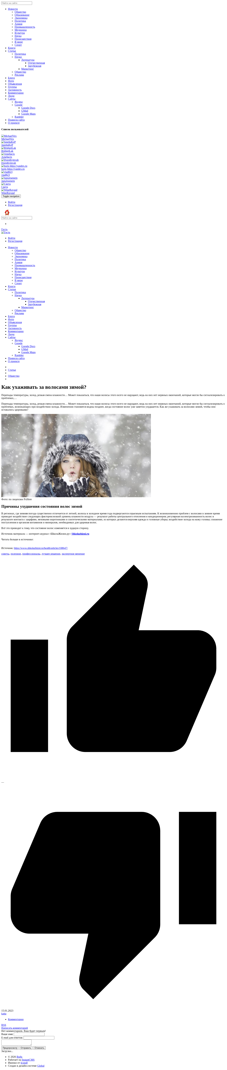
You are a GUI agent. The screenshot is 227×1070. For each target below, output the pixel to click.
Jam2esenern (8, 180)
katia (3, 1013)
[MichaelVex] (9, 136)
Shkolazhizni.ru (80, 533)
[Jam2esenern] (9, 178)
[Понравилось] (113, 779)
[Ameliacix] (8, 154)
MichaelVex (7, 139)
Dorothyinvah (8, 163)
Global (40, 1065)
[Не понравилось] (113, 1007)
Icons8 (24, 1062)
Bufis (19, 1056)
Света (4, 186)
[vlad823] (6, 172)
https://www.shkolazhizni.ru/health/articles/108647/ (41, 548)
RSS (3, 1025)
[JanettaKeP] (8, 142)
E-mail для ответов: (12, 1037)
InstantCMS (28, 1059)
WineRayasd (8, 192)
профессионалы (31, 553)
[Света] (6, 183)
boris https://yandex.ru (13, 169)
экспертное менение (73, 553)
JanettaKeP (7, 145)
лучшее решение (51, 553)
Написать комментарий (14, 1028)
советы (5, 553)
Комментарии (16, 1019)
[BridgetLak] (8, 148)
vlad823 (5, 175)
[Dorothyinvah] (10, 160)
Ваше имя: (7, 1034)
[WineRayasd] (9, 189)
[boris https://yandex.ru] (14, 166)
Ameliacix (6, 157)
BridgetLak (7, 151)
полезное (16, 553)
